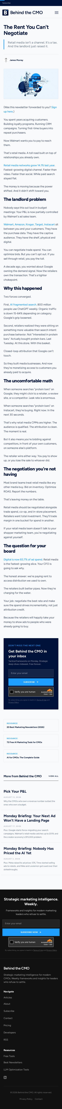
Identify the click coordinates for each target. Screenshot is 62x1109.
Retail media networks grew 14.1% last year (29, 165)
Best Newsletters (13, 1062)
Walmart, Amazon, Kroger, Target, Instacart (29, 224)
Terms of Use (41, 700)
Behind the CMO (16, 968)
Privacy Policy (13, 702)
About (7, 1003)
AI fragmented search (23, 304)
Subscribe (6, 3)
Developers (10, 1032)
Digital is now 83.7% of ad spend (23, 559)
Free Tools (9, 1056)
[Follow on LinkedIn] (5, 1077)
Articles (8, 997)
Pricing (7, 1025)
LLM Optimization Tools (16, 1069)
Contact (8, 1018)
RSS (6, 1039)
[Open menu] (57, 13)
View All (53, 776)
